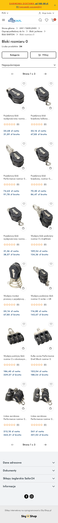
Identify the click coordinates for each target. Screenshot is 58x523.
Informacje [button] (9, 486)
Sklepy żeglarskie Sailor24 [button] (19, 478)
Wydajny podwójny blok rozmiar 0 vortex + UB (42, 297)
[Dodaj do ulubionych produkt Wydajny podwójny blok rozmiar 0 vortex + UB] (51, 264)
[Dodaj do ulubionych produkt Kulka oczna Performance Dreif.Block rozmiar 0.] (51, 324)
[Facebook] (26, 496)
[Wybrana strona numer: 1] (29, 74)
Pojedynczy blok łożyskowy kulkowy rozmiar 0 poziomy (39, 117)
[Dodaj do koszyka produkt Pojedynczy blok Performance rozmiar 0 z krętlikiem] (23, 168)
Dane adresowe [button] (12, 463)
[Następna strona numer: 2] (45, 74)
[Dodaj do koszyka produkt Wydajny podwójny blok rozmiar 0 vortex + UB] (50, 288)
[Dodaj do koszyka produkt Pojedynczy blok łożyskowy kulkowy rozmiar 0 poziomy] (50, 108)
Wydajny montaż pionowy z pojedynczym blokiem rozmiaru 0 (15, 297)
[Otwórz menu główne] (3, 20)
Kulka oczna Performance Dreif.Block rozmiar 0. (42, 357)
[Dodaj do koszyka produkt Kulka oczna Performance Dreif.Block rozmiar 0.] (50, 348)
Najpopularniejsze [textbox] (11, 65)
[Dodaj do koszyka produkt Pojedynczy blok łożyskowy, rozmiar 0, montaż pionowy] (50, 168)
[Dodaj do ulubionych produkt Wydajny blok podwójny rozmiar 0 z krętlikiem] (51, 204)
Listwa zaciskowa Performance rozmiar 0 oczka (14, 418)
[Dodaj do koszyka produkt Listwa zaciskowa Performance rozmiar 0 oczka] (23, 408)
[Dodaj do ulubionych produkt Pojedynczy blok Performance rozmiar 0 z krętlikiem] (24, 143)
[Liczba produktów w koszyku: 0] (52, 20)
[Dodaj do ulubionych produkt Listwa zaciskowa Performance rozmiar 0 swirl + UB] (51, 384)
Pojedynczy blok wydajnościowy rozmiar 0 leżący (14, 237)
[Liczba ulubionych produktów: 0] (46, 20)
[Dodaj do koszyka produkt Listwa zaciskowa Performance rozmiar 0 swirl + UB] (50, 408)
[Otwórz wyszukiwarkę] (40, 20)
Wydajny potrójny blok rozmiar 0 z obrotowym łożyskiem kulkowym (14, 357)
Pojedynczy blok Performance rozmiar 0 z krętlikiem (15, 177)
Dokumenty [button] (9, 470)
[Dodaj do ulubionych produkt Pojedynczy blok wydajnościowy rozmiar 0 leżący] (24, 204)
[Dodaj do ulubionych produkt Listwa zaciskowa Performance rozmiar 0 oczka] (24, 384)
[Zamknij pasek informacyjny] (55, 5)
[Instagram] (32, 496)
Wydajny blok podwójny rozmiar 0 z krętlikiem (42, 237)
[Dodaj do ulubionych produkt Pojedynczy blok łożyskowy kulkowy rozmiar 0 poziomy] (51, 83)
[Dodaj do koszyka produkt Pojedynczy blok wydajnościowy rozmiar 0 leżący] (23, 228)
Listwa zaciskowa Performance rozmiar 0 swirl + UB (41, 418)
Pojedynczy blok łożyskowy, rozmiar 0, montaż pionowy (41, 177)
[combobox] (29, 65)
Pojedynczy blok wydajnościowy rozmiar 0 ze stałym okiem (14, 117)
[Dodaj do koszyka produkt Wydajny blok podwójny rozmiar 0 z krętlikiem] (50, 228)
